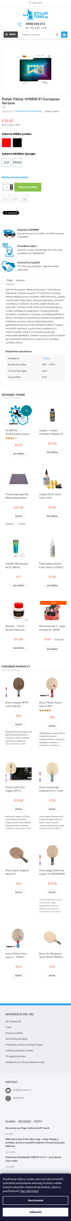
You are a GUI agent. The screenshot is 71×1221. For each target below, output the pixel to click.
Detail (18, 516)
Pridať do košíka (28, 187)
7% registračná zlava (15, 1056)
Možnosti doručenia (15, 177)
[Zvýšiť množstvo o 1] (11, 185)
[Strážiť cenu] (24, 198)
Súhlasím (35, 1212)
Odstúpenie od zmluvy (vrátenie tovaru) (24, 1062)
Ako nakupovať (13, 1021)
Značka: (52, 111)
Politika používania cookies (19, 1050)
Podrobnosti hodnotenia (28, 111)
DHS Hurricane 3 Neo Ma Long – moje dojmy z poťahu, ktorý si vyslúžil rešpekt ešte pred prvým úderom (35, 1143)
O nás (8, 1027)
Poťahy (46, 358)
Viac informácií (29, 1191)
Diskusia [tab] (20, 280)
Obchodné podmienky (16, 1039)
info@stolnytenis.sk (22, 1090)
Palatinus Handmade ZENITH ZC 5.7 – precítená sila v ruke (33, 1159)
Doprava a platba (14, 1033)
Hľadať (58, 34)
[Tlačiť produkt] (5, 198)
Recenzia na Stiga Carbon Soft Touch (27, 1128)
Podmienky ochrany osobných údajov (24, 1044)
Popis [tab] (10, 280)
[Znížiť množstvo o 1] (11, 188)
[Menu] (11, 34)
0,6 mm (9, 524)
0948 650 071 (18, 1098)
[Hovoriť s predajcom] (15, 198)
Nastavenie (35, 1200)
